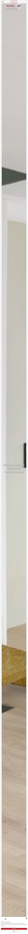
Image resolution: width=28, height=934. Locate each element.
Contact (13, 1)
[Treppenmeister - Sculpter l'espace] (14, 6)
